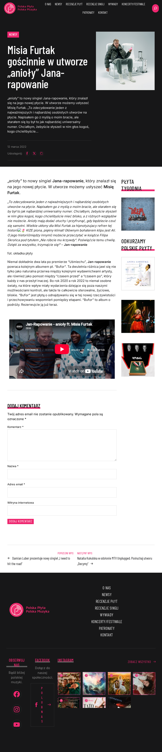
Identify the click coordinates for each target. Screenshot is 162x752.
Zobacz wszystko (139, 662)
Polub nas (42, 704)
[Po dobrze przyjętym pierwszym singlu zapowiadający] (69, 683)
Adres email (16, 484)
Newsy (13, 34)
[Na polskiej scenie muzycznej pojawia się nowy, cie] (144, 683)
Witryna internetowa (20, 502)
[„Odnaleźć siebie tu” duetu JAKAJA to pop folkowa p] (119, 683)
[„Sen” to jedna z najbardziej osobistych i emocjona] (94, 683)
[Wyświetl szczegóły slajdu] (138, 316)
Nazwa (13, 466)
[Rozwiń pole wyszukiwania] (155, 8)
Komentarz (15, 427)
